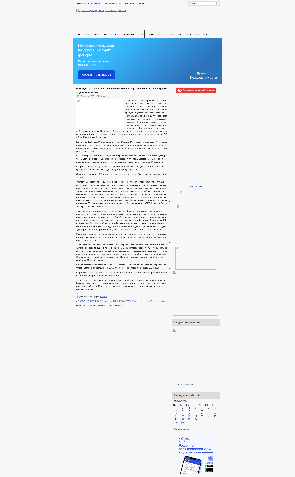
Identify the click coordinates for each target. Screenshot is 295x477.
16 (189, 413)
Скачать (177, 384)
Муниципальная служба (172, 34)
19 (208, 413)
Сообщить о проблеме (96, 74)
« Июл (176, 421)
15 (183, 413)
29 (183, 419)
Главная (78, 34)
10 (196, 411)
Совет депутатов (109, 34)
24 (196, 416)
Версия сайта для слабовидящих (198, 89)
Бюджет (188, 34)
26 (208, 416)
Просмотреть (189, 384)
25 (202, 416)
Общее (87, 34)
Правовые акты (152, 34)
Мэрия (96, 34)
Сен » (183, 421)
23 (189, 416)
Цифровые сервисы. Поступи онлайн (149, 301)
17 (196, 413)
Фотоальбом (94, 3)
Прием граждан (201, 34)
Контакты (129, 3)
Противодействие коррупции (131, 34)
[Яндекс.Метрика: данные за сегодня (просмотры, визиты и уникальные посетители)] (182, 429)
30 (189, 419)
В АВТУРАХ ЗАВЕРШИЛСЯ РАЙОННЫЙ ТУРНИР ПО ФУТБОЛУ (105, 301)
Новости (81, 3)
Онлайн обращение (112, 3)
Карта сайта (143, 3)
